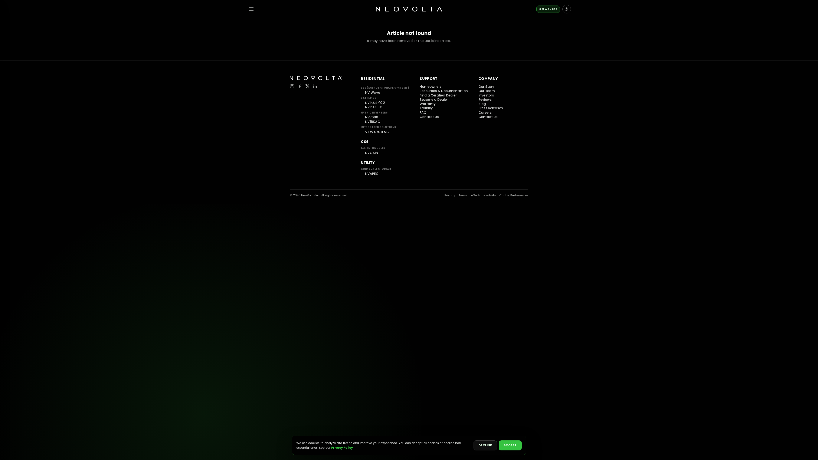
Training (426, 108)
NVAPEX (371, 173)
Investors (486, 95)
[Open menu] (251, 9)
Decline (485, 445)
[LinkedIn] (315, 86)
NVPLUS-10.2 (375, 103)
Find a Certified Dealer (438, 95)
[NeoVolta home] (409, 9)
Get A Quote (548, 9)
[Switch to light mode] (566, 9)
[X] (307, 86)
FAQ (423, 112)
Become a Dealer (434, 99)
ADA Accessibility (483, 195)
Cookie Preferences (513, 195)
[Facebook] (299, 86)
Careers (485, 112)
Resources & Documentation (444, 91)
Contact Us (429, 117)
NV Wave (372, 92)
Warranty (428, 104)
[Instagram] (292, 86)
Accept (510, 445)
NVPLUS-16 (373, 107)
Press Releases (490, 108)
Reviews (485, 99)
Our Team (486, 91)
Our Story (486, 86)
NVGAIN (371, 153)
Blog (482, 104)
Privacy (450, 195)
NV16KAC (372, 121)
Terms (463, 195)
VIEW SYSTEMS (377, 132)
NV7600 (371, 117)
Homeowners (431, 86)
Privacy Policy (342, 448)
